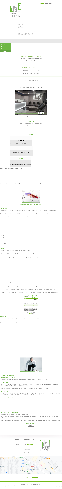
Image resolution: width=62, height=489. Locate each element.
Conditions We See (21, 24)
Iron (32, 33)
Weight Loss (19, 28)
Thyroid (19, 29)
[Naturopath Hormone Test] (31, 305)
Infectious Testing (27, 36)
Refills (46, 3)
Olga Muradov (12, 181)
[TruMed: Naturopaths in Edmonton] (15, 16)
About (39, 3)
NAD (32, 34)
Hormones (19, 26)
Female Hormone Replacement (41, 35)
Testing (28, 30)
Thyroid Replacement (40, 36)
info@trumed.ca (30, 444)
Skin (18, 30)
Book (50, 3)
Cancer (19, 32)
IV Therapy (33, 32)
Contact (42, 3)
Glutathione (33, 35)
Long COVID (19, 36)
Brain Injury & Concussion (21, 34)
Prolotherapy (33, 31)
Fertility (19, 33)
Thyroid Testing (27, 32)
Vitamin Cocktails (34, 36)
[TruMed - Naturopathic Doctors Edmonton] (45, 451)
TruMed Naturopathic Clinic (6, 22)
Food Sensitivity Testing (28, 31)
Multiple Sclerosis (20, 35)
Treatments (34, 30)
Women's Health (20, 25)
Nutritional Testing (27, 35)
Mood (18, 31)
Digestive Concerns (20, 27)
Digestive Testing (27, 34)
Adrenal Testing (27, 33)
